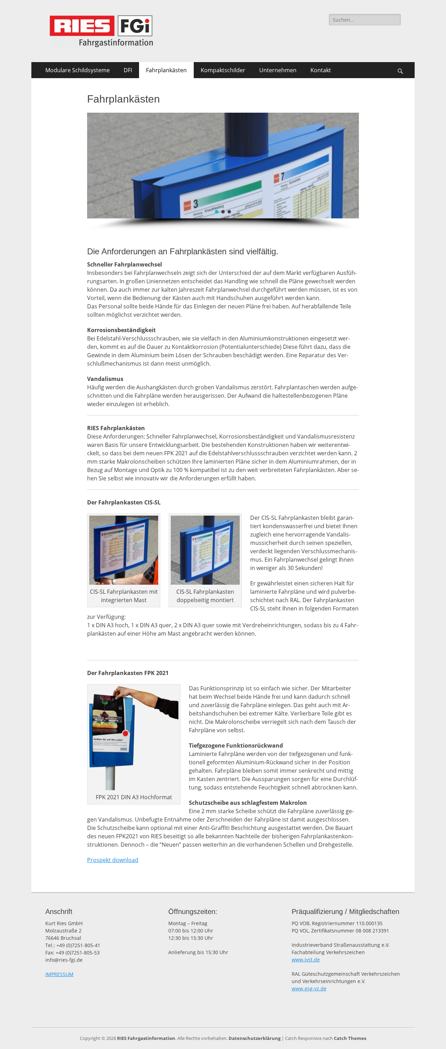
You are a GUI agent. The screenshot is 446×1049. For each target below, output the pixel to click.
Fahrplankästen (166, 70)
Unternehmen (278, 70)
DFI (128, 70)
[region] (223, 172)
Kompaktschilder (223, 70)
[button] (216, 211)
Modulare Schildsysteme (77, 70)
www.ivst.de (306, 959)
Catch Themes (350, 1038)
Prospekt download (112, 860)
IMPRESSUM (59, 974)
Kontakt (320, 70)
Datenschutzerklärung (254, 1038)
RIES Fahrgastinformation (146, 1038)
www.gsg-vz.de (309, 988)
